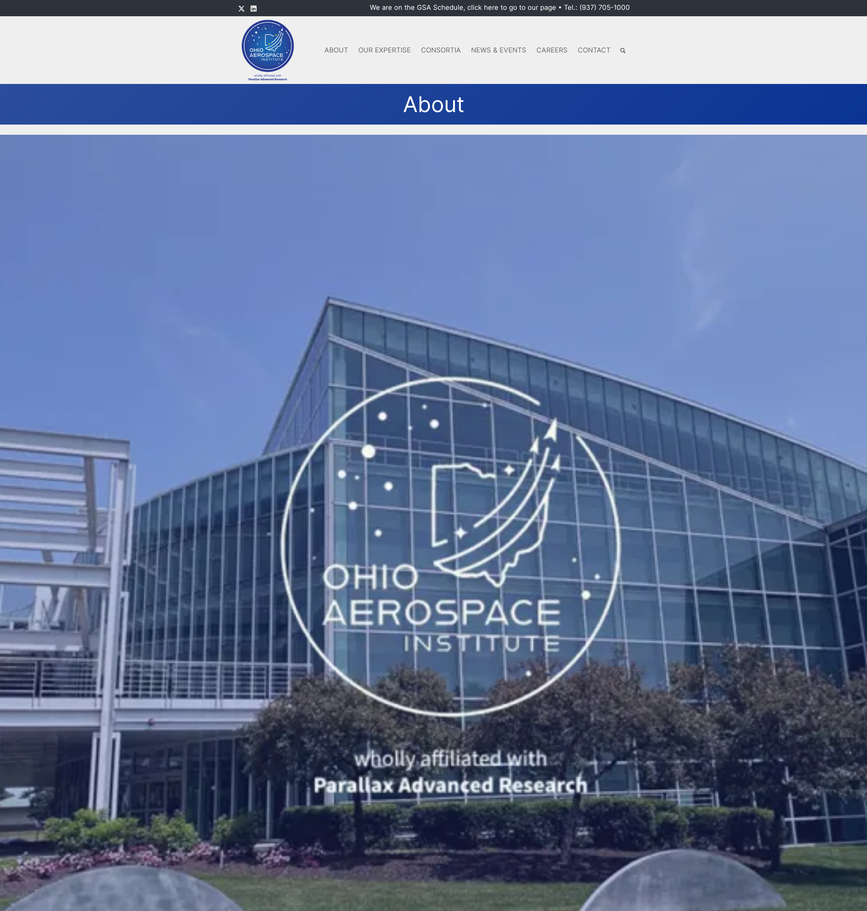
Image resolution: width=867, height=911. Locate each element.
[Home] (270, 50)
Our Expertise (384, 50)
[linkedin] (253, 9)
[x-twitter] (241, 9)
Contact (594, 50)
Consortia (441, 50)
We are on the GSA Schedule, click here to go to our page (463, 7)
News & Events (498, 50)
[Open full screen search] (623, 51)
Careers (552, 50)
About (336, 50)
